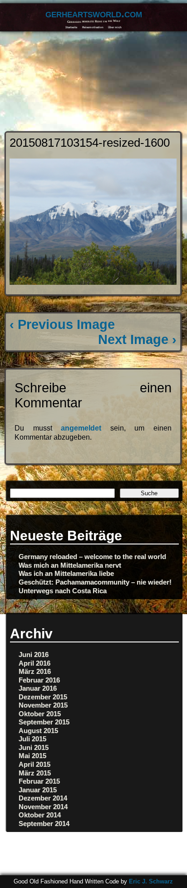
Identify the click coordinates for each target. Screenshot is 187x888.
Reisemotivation (92, 27)
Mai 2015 (32, 756)
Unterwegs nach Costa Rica (63, 591)
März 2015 (35, 773)
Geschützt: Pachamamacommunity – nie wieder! (95, 582)
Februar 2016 (39, 680)
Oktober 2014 (40, 815)
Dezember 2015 (43, 697)
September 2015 (44, 722)
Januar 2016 (38, 688)
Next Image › (137, 339)
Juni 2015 (34, 747)
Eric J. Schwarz (151, 881)
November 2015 (43, 705)
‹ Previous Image (62, 324)
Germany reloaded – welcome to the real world (92, 556)
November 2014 (43, 807)
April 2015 (34, 764)
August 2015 (38, 730)
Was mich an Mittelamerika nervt (70, 565)
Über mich (115, 27)
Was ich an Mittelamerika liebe (66, 573)
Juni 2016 (34, 654)
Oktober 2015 (40, 714)
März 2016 (35, 671)
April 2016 (34, 663)
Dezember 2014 (43, 798)
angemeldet (81, 428)
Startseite (71, 27)
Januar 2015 (38, 790)
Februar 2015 (39, 781)
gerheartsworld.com (93, 13)
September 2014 (44, 823)
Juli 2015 (32, 739)
